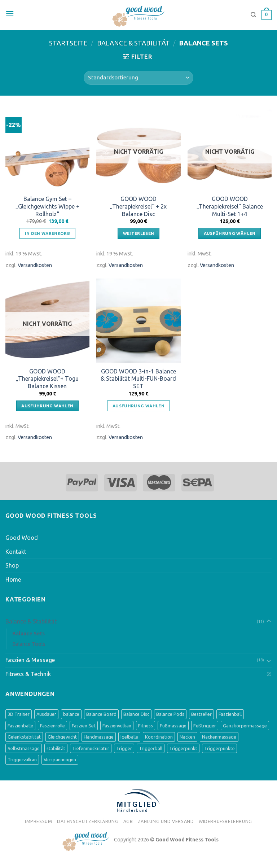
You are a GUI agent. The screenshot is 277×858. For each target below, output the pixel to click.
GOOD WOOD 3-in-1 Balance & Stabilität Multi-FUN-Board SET (138, 379)
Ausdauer (46, 714)
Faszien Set (84, 725)
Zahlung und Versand (166, 821)
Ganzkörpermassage (245, 725)
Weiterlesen (138, 233)
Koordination (159, 736)
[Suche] (253, 14)
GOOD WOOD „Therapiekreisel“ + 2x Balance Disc (138, 206)
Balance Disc (136, 714)
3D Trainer (19, 714)
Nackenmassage (219, 736)
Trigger (124, 748)
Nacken (187, 736)
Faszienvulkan (116, 725)
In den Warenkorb (47, 233)
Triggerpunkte (219, 748)
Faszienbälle (20, 725)
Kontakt (15, 551)
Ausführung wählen (230, 233)
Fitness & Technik (28, 674)
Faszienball (230, 714)
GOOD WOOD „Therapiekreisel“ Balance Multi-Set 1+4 (230, 206)
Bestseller (201, 714)
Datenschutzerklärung (87, 821)
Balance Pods (170, 714)
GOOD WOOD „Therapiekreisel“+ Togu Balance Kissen (47, 379)
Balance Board (101, 714)
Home (13, 579)
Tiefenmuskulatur (90, 748)
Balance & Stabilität (133, 43)
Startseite (68, 43)
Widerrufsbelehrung (225, 821)
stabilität (56, 748)
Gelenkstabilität (24, 736)
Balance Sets (28, 633)
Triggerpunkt (183, 748)
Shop (12, 565)
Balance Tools (28, 644)
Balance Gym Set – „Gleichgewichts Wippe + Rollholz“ (47, 206)
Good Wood (21, 537)
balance (71, 714)
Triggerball (150, 748)
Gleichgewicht (62, 736)
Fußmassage (173, 725)
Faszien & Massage (30, 660)
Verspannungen (60, 759)
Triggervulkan (22, 759)
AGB (128, 821)
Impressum (38, 821)
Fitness (145, 725)
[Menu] (9, 13)
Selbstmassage (24, 748)
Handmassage (99, 736)
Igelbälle (129, 736)
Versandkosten (35, 265)
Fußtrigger (204, 725)
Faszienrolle (52, 725)
